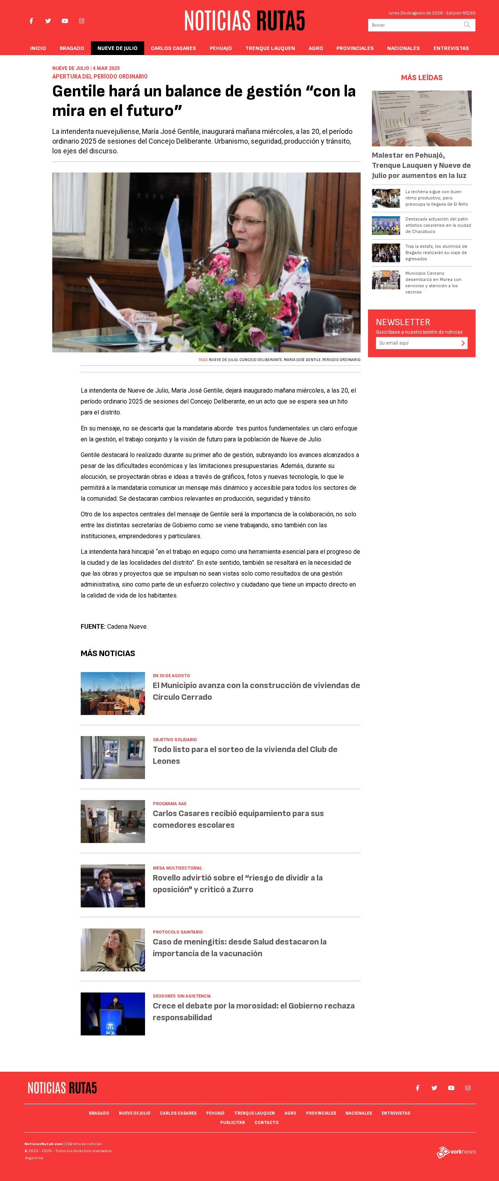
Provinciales (355, 48)
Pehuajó (221, 48)
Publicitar (232, 1122)
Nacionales (403, 48)
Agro (316, 48)
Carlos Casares (173, 48)
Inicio (38, 48)
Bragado (72, 48)
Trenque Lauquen (270, 48)
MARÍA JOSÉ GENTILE (302, 360)
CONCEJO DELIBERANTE (260, 360)
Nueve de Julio (117, 48)
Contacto (267, 1122)
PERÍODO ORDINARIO (341, 360)
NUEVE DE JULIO (223, 360)
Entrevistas (451, 48)
